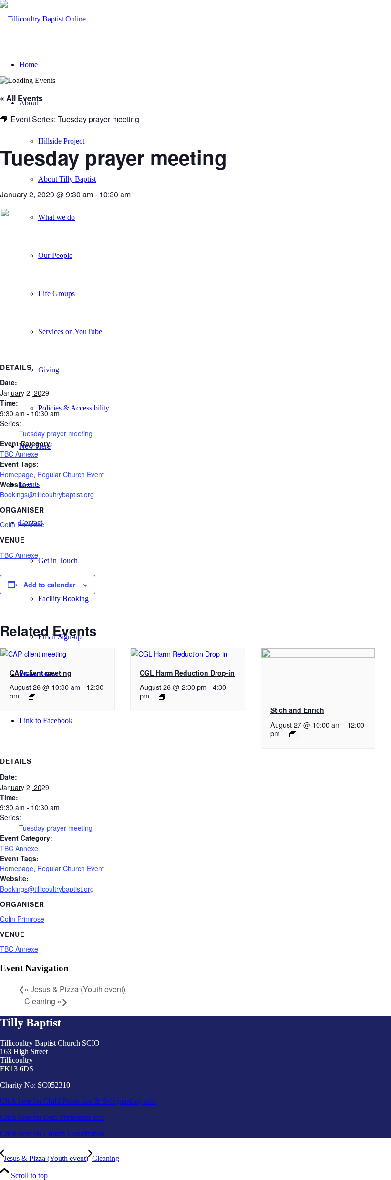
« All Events (21, 97)
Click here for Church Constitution (52, 1133)
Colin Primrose (22, 524)
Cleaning (43, 1000)
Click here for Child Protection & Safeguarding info (78, 1101)
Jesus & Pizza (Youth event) (74, 989)
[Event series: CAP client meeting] (32, 697)
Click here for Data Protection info (52, 1117)
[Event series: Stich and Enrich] (292, 734)
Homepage (16, 474)
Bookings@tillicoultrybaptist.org (47, 494)
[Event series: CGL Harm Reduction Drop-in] (162, 697)
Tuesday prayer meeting (56, 433)
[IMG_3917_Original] (43, 19)
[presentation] (33, 653)
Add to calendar (49, 584)
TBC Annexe (19, 454)
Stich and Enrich (297, 710)
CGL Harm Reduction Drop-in (187, 672)
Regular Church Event (70, 474)
